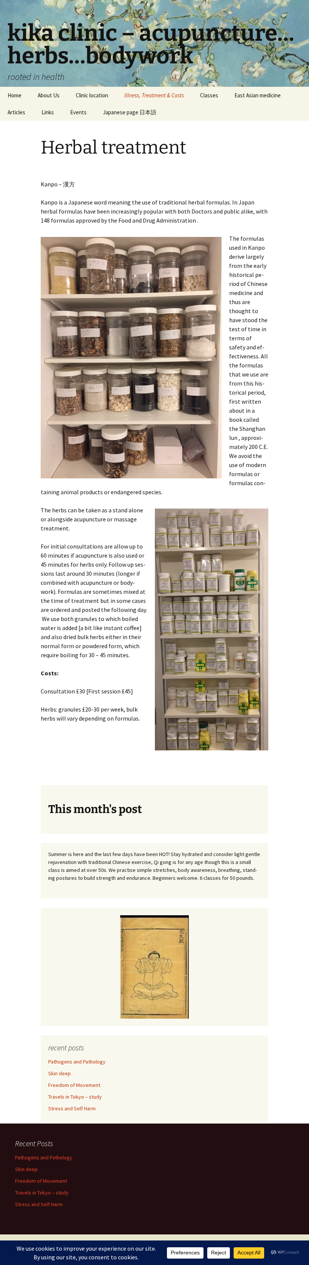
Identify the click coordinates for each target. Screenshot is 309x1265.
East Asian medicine (257, 95)
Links (47, 112)
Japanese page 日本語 (129, 112)
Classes (209, 95)
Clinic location (92, 95)
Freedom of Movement (74, 1085)
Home (14, 95)
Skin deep (59, 1073)
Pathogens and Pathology (77, 1061)
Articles (16, 112)
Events (78, 112)
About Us (49, 95)
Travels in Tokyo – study (75, 1096)
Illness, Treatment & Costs (154, 95)
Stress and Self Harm (72, 1108)
